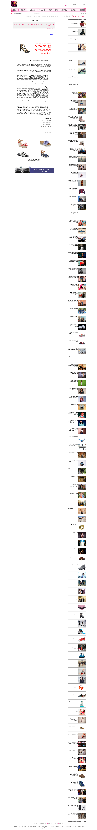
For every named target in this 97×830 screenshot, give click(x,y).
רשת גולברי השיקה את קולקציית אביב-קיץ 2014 (73, 734)
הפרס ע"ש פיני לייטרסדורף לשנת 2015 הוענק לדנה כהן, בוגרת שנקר (73, 462)
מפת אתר (35, 823)
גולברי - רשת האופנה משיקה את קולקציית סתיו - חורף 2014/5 (73, 670)
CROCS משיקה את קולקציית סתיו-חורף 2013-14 (74, 782)
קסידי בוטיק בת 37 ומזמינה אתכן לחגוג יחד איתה (73, 397)
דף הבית (83, 16)
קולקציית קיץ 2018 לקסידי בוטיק (74, 93)
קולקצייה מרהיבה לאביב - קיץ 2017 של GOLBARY (73, 277)
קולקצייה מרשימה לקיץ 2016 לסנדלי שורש (73, 341)
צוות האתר (61, 823)
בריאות (69, 826)
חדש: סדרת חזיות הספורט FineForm (74, 653)
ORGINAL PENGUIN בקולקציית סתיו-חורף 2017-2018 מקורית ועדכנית (73, 150)
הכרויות (56, 826)
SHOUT (73, 826)
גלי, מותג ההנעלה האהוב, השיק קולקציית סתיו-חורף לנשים (73, 301)
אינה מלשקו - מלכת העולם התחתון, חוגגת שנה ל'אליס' (74, 293)
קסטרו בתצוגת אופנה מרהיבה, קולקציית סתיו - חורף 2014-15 (73, 678)
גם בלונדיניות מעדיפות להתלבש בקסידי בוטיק (73, 85)
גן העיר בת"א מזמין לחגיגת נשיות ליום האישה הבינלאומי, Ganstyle (73, 365)
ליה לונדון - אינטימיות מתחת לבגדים (74, 373)
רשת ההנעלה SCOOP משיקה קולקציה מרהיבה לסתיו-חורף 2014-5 (73, 614)
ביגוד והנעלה (75, 16)
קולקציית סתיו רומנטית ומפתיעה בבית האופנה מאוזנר (73, 157)
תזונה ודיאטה (32, 10)
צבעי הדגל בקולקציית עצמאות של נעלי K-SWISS (74, 325)
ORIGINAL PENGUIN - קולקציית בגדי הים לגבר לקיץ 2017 (73, 221)
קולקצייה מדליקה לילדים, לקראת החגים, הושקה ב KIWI (73, 165)
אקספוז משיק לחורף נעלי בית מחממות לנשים (73, 141)
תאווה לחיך (23, 10)
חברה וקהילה (64, 10)
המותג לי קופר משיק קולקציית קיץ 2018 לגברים (74, 101)
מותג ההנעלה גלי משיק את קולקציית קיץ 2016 (73, 333)
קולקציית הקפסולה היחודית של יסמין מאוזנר (73, 205)
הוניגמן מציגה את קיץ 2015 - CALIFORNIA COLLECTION (73, 493)
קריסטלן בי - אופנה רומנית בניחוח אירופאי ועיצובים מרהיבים (73, 582)
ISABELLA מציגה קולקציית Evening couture (74, 533)
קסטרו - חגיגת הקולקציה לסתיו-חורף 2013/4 (73, 790)
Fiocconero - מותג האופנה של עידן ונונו (74, 229)
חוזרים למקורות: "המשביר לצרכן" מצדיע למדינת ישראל (73, 38)
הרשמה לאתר (73, 1)
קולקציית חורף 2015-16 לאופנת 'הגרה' (73, 389)
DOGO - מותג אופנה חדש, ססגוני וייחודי (74, 285)
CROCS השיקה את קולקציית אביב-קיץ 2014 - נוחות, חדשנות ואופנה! (73, 742)
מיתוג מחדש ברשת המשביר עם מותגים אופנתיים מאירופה (74, 22)
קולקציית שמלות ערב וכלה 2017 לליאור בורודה (73, 269)
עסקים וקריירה (42, 9)
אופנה (56, 9)
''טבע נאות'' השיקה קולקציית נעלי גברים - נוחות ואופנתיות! (74, 774)
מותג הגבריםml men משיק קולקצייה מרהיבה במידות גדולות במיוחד (73, 309)
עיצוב (50, 10)
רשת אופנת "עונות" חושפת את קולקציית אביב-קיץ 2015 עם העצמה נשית (74, 518)
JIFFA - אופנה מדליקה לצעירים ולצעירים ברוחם (73, 453)
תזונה (25, 826)
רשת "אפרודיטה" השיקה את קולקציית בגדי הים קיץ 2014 (73, 710)
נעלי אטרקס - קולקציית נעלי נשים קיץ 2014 (73, 694)
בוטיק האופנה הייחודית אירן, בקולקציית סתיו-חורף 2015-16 (73, 413)
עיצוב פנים (15, 826)
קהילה (28, 826)
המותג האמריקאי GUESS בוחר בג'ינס (74, 45)
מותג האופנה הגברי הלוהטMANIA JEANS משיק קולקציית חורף (73, 445)
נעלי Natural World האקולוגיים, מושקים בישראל (74, 638)
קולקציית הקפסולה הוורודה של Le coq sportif (74, 173)
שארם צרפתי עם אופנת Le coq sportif (73, 197)
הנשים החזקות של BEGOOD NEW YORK (73, 69)
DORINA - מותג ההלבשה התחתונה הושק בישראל (73, 181)
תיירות (14, 10)
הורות (66, 826)
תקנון (46, 823)
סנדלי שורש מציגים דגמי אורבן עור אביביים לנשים (73, 109)
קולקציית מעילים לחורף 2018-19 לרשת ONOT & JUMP (73, 78)
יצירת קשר (83, 13)
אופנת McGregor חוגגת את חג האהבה (73, 189)
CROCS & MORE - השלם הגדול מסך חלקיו (73, 477)
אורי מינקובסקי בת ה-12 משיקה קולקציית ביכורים (73, 758)
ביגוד (43, 826)
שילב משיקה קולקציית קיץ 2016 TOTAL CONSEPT (73, 349)
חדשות (56, 10)
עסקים (47, 827)
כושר (22, 826)
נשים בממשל (51, 827)
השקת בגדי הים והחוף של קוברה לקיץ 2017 (73, 253)
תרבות (31, 826)
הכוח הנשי (64, 9)
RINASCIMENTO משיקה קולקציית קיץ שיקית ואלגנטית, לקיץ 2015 (73, 485)
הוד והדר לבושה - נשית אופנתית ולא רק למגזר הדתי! (73, 437)
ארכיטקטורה (56, 827)
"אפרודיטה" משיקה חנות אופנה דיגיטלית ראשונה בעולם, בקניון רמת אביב (73, 125)
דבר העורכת (73, 9)
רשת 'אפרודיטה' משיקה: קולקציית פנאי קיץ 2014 (73, 702)
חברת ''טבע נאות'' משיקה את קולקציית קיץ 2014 (73, 726)
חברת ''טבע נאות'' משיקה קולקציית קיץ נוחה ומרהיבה (73, 501)
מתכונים (39, 827)
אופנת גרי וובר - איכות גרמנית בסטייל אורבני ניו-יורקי (73, 598)
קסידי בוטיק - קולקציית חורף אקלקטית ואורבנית (73, 573)
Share (51, 34)
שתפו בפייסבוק (34, 20)
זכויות (76, 826)
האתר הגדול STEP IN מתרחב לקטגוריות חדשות (73, 61)
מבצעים (50, 9)
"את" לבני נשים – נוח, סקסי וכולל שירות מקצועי (73, 605)
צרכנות (14, 9)
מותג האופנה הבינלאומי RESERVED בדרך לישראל (73, 133)
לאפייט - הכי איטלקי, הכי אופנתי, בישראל (73, 621)
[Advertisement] (44, 4)
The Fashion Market (74, 524)
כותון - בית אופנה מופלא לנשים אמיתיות (73, 589)
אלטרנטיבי (82, 10)
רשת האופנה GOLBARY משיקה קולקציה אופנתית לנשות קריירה (73, 509)
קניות (53, 826)
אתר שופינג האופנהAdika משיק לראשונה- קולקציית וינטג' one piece (73, 558)
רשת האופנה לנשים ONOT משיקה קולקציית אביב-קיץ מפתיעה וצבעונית (73, 719)
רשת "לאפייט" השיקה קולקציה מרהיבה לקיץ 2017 (73, 237)
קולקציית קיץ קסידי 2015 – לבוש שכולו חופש (73, 469)
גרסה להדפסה (26, 167)
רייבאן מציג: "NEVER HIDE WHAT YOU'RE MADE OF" (73, 686)
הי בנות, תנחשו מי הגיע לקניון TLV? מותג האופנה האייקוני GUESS (73, 54)
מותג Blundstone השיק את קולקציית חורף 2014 (73, 750)
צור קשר (56, 823)
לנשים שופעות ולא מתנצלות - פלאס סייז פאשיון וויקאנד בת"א (74, 381)
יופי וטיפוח (73, 10)
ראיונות (19, 826)
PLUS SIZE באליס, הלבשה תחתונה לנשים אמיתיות (73, 317)
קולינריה (43, 827)
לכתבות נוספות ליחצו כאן (78, 821)
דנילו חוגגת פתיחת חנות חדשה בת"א (73, 245)
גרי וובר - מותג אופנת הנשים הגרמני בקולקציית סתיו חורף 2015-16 (73, 421)
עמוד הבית (82, 9)
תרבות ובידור (23, 9)
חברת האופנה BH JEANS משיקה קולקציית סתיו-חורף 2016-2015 (73, 429)
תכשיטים (39, 826)
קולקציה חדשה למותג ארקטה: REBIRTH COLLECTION (73, 30)
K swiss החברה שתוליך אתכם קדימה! (73, 357)
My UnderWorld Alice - (73, 404)
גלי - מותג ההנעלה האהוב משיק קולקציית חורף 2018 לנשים (73, 117)
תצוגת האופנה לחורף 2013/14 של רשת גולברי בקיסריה (73, 766)
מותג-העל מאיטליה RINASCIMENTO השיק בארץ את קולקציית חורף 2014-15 (73, 646)
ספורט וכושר (42, 10)
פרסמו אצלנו (41, 823)
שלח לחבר (18, 167)
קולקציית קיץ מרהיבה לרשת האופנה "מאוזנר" (73, 261)
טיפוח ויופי (49, 826)
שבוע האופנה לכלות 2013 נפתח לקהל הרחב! (73, 814)
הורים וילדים (32, 9)
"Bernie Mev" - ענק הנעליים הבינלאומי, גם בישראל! (73, 566)
